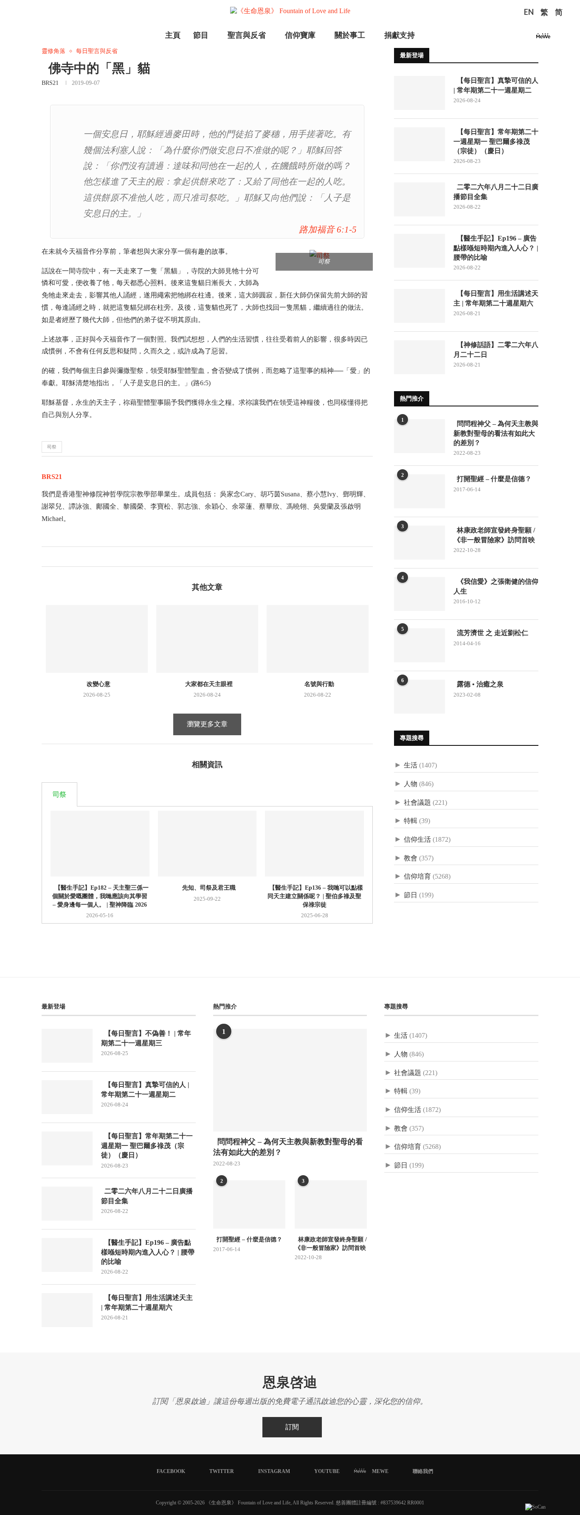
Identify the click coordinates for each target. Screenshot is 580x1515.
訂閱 (292, 1427)
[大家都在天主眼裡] (207, 639)
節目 (200, 35)
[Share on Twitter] (57, 556)
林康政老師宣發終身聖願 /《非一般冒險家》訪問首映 (494, 534)
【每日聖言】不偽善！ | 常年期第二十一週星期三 (146, 1038)
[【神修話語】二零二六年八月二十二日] (419, 357)
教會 (410, 858)
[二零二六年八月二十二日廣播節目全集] (419, 199)
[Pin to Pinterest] (66, 556)
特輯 (410, 820)
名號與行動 (317, 684)
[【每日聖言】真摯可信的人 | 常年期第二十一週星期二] (419, 93)
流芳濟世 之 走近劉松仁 (490, 632)
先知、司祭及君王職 (207, 888)
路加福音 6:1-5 (328, 229)
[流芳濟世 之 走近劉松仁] (419, 645)
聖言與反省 (247, 35)
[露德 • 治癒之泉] (419, 697)
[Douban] (557, 38)
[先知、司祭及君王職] (207, 844)
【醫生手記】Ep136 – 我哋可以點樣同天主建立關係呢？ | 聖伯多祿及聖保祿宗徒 (314, 896)
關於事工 (350, 35)
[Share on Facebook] (48, 556)
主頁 (172, 35)
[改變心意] (97, 639)
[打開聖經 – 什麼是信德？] (419, 491)
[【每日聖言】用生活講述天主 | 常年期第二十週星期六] (419, 306)
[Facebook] (498, 38)
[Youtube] (529, 38)
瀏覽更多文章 (207, 724)
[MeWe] (543, 38)
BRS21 (50, 83)
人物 (410, 783)
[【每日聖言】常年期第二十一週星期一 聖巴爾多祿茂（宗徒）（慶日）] (419, 144)
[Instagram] (519, 38)
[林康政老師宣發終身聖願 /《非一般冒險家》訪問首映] (419, 543)
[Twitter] (509, 38)
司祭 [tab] (59, 794)
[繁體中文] (544, 13)
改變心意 (96, 684)
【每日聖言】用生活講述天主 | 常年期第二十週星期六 (495, 298)
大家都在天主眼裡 (207, 684)
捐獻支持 (399, 35)
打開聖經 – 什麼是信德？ (492, 478)
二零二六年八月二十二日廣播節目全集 (495, 191)
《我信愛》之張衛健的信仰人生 (495, 586)
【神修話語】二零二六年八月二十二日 (495, 349)
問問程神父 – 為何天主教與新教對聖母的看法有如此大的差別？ (495, 433)
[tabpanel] (207, 865)
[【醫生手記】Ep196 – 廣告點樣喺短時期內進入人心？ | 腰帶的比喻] (419, 251)
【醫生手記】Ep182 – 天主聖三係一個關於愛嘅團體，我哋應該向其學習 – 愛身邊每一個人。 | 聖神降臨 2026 (100, 896)
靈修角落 (53, 51)
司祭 (51, 446)
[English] (529, 13)
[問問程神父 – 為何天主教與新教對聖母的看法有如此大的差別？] (419, 436)
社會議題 (417, 802)
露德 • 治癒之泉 (478, 684)
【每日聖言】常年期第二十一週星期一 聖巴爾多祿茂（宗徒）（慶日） (495, 141)
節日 (410, 895)
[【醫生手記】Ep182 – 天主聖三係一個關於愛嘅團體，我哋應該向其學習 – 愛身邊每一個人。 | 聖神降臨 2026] (100, 844)
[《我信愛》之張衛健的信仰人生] (419, 594)
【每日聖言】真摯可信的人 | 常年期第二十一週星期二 (495, 85)
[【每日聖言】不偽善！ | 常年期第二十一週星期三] (67, 1046)
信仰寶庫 (300, 35)
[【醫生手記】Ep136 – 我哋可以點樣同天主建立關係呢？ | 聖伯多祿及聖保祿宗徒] (314, 844)
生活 (410, 765)
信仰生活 (417, 839)
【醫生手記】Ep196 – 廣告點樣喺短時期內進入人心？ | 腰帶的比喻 (495, 248)
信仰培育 (417, 876)
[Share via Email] (75, 556)
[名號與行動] (318, 639)
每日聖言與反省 (97, 51)
